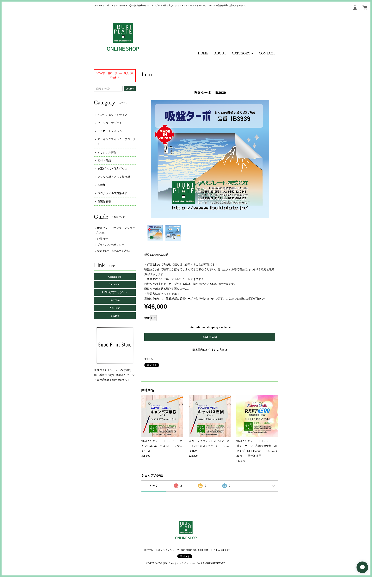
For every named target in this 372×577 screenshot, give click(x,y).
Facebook (115, 300)
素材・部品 (104, 160)
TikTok (115, 315)
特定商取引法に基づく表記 (113, 250)
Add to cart (209, 336)
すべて (154, 485)
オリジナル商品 (106, 152)
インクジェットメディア (112, 114)
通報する (148, 359)
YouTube (115, 308)
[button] (242, 53)
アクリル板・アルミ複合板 (113, 176)
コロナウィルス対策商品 (112, 193)
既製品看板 (104, 201)
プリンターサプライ (109, 122)
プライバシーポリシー (110, 244)
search (130, 88)
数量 (147, 318)
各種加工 (102, 184)
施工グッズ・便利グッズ (112, 168)
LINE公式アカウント (114, 292)
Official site (114, 276)
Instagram (114, 284)
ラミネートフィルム (109, 131)
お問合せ (102, 238)
